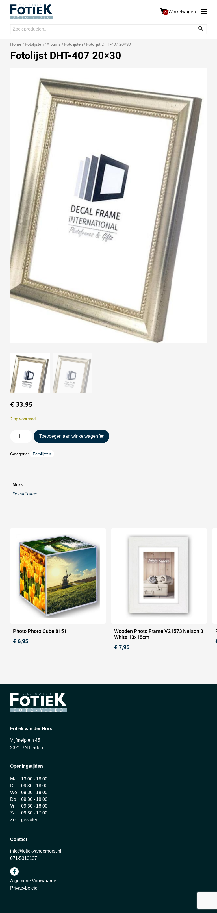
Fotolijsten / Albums (43, 44)
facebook (14, 871)
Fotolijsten (73, 44)
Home (15, 44)
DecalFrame (24, 493)
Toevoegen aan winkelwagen (68, 436)
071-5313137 (23, 858)
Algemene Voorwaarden (34, 880)
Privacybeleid (24, 888)
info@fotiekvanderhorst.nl (35, 851)
